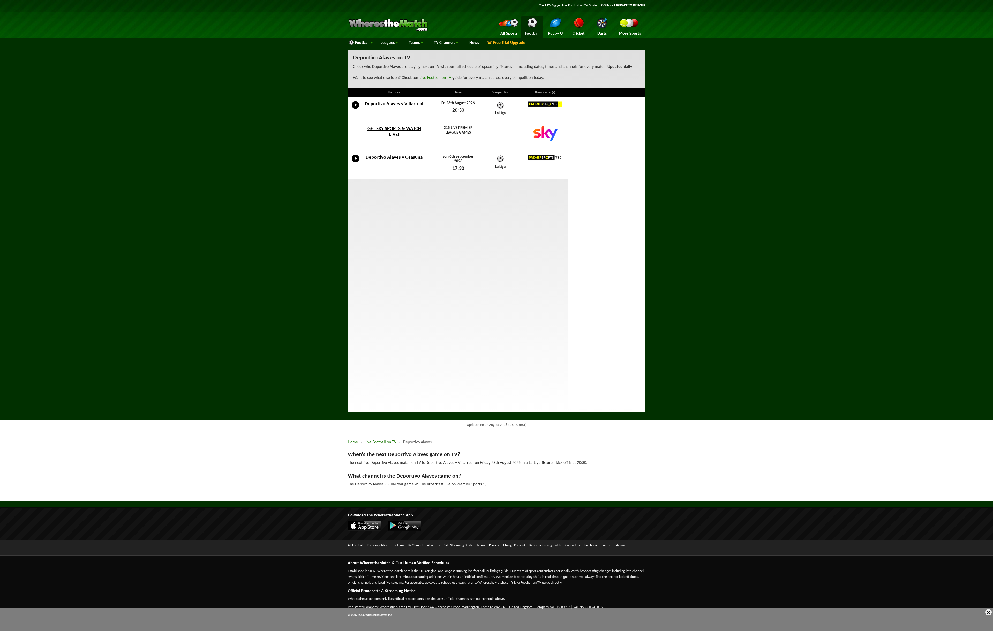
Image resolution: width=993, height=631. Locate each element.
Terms (481, 545)
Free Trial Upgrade (509, 43)
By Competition (377, 545)
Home (353, 442)
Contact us (572, 545)
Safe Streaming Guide (458, 545)
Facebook (590, 545)
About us (433, 545)
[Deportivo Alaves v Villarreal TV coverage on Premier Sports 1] (545, 104)
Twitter (606, 545)
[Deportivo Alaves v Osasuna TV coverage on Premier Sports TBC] (545, 158)
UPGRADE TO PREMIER (629, 5)
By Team (398, 545)
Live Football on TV (575, 5)
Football (363, 43)
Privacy (494, 545)
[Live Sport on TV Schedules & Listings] (388, 30)
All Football (355, 545)
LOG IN (605, 5)
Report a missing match (545, 545)
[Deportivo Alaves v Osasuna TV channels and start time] (355, 162)
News (474, 43)
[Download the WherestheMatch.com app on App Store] (367, 530)
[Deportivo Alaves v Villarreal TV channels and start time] (355, 109)
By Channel (415, 545)
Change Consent (514, 545)
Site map (620, 545)
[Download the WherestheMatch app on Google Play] (407, 530)
